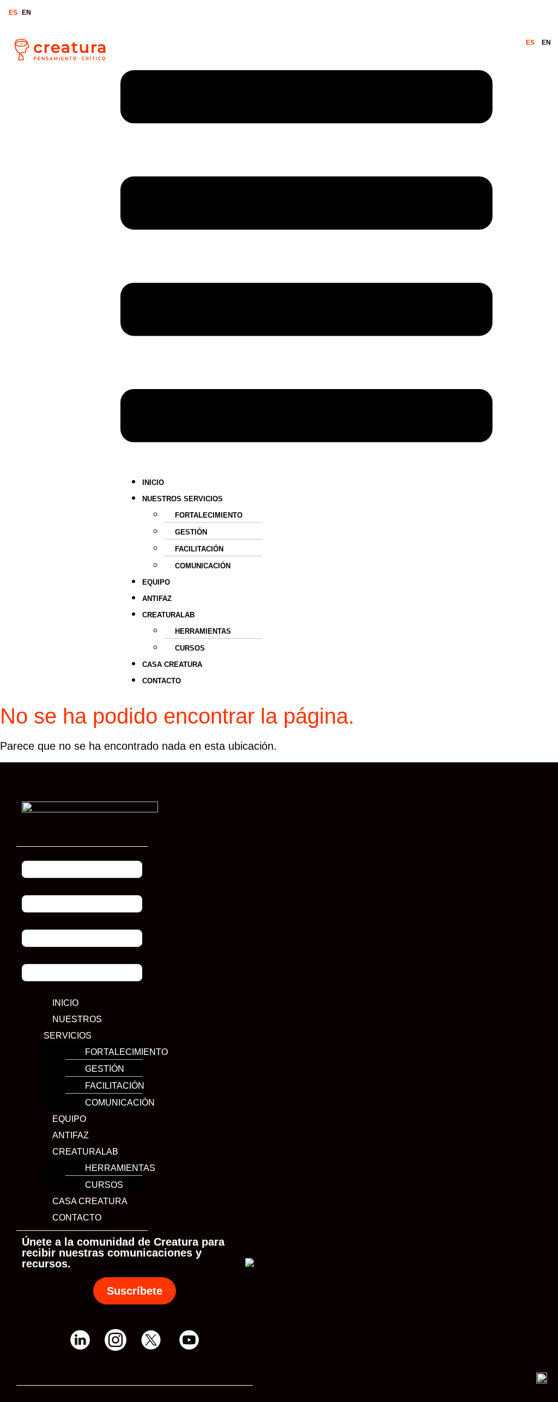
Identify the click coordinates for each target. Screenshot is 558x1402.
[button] (306, 258)
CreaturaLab (168, 615)
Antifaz (157, 598)
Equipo (156, 582)
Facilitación (199, 549)
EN (26, 12)
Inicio (153, 482)
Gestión (191, 532)
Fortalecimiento (208, 515)
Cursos (190, 648)
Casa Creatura (172, 664)
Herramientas (203, 631)
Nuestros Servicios (182, 499)
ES (13, 12)
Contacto (161, 681)
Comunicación (203, 566)
